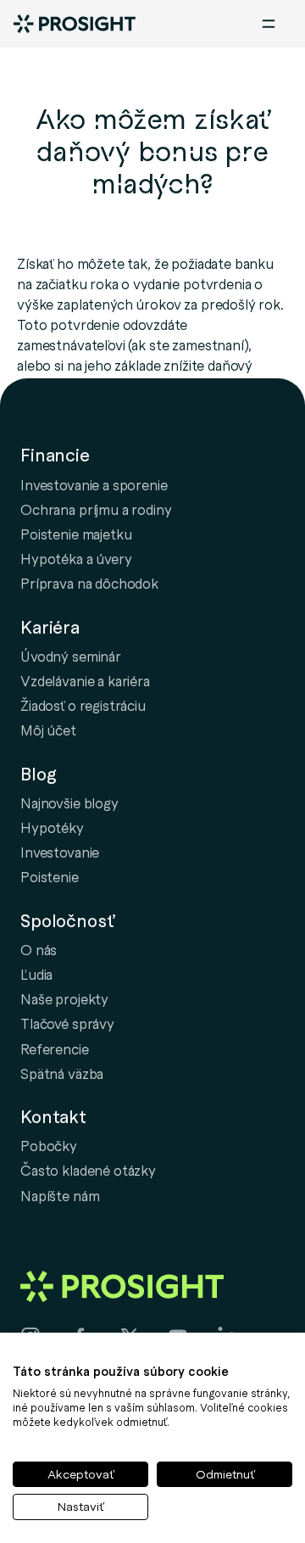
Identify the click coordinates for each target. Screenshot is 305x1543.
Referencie (54, 1048)
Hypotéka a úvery (76, 558)
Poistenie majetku (75, 533)
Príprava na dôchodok (89, 582)
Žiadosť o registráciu (83, 705)
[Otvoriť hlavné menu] (268, 24)
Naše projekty (64, 998)
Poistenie (49, 876)
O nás (38, 949)
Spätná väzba (61, 1073)
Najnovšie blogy (69, 802)
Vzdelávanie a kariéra (85, 680)
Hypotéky (52, 827)
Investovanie (59, 851)
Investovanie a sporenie (94, 484)
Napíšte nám (59, 1195)
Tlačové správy (67, 1023)
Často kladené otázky (88, 1169)
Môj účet (48, 729)
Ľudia (36, 973)
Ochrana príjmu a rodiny (96, 509)
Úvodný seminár (70, 655)
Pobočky (48, 1145)
